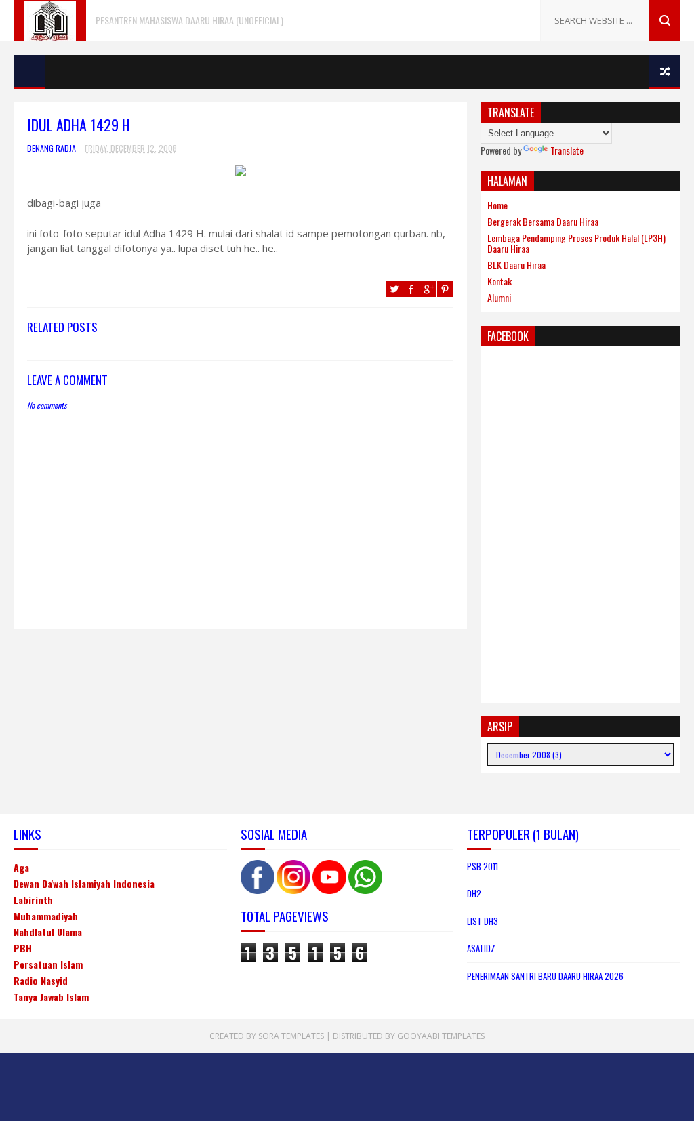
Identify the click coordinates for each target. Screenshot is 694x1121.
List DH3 (482, 921)
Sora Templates (291, 1036)
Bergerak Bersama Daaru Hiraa (542, 221)
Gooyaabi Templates (441, 1036)
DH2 (474, 893)
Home (497, 205)
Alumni (499, 297)
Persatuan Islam (48, 964)
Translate (567, 150)
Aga (21, 867)
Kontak (499, 281)
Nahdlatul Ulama (48, 931)
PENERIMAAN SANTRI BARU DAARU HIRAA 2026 (545, 976)
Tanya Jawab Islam (51, 997)
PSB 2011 (482, 866)
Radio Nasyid (41, 980)
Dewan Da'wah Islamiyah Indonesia (84, 883)
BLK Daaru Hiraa (516, 265)
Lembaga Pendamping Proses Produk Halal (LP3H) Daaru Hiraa (576, 243)
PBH (23, 948)
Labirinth (33, 900)
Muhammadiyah (46, 916)
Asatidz (481, 948)
